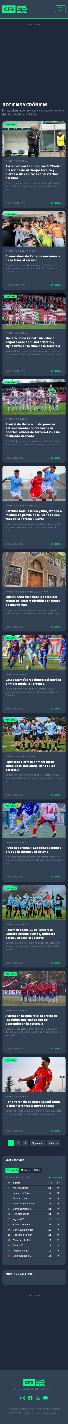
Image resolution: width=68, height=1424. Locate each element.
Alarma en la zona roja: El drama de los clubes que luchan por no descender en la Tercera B (31, 1019)
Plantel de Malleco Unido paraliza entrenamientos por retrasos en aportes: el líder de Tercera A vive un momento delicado (32, 430)
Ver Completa (55, 1177)
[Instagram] (22, 1398)
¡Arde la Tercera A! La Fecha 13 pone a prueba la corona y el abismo (33, 849)
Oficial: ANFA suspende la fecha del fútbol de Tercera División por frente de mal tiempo (32, 601)
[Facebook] (30, 1398)
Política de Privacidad (49, 1408)
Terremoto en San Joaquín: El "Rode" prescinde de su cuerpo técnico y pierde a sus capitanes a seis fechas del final (33, 172)
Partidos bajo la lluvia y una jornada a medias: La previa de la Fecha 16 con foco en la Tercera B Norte (33, 515)
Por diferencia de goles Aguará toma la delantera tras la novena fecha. (32, 1103)
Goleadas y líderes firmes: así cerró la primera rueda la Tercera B (33, 681)
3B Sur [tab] (37, 1170)
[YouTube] (45, 1398)
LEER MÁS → (57, 203)
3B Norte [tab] (25, 1170)
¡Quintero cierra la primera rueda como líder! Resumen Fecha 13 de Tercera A (30, 766)
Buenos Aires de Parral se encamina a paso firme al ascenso (32, 258)
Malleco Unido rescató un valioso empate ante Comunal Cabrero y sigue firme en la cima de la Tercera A (32, 342)
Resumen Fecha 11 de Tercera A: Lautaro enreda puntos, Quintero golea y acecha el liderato (30, 934)
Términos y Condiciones (20, 1408)
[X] (38, 1398)
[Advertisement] (34, 61)
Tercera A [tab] (12, 1170)
